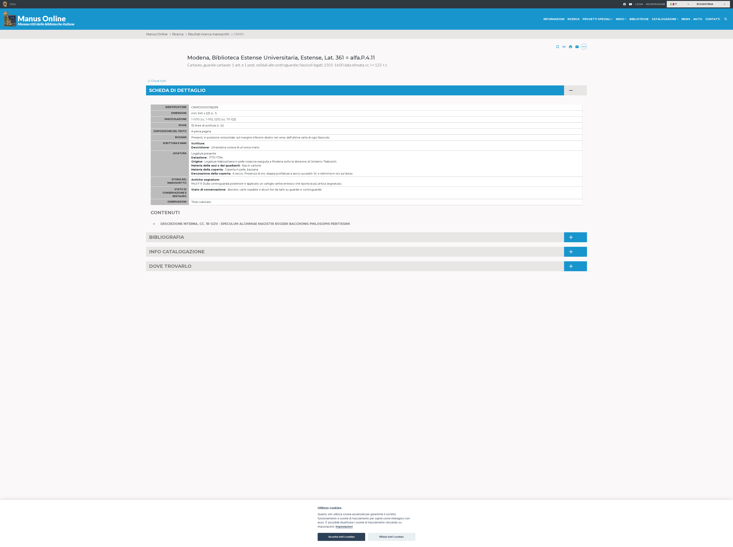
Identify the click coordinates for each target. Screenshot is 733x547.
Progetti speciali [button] (596, 19)
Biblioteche (639, 19)
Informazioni (553, 19)
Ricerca (574, 19)
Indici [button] (620, 19)
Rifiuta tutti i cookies (391, 536)
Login (639, 4)
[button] (680, 4)
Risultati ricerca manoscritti (208, 34)
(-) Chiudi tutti (157, 81)
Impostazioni (344, 526)
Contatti (712, 19)
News (685, 19)
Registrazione (655, 4)
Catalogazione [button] (664, 19)
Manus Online (157, 34)
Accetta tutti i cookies (341, 536)
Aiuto (697, 19)
